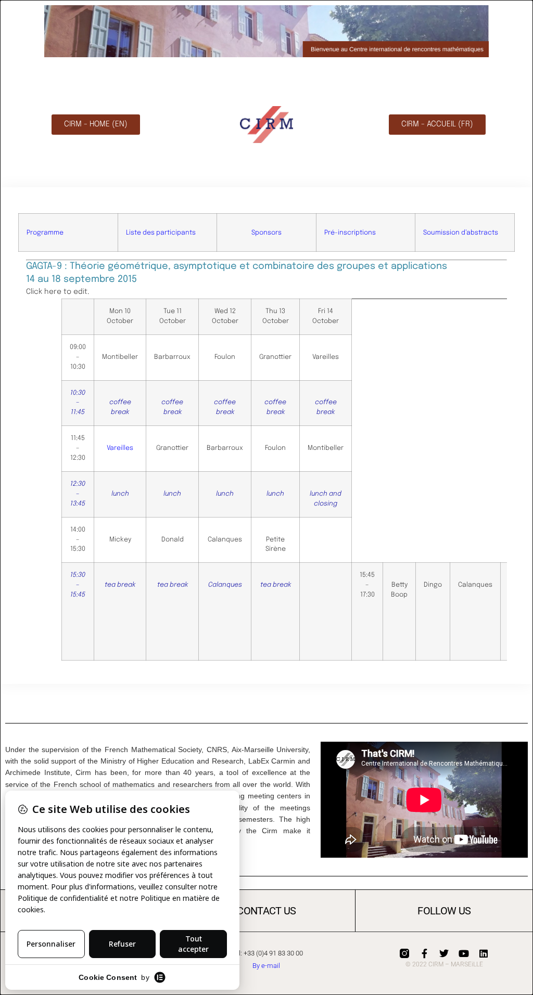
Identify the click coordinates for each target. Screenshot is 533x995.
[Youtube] (463, 953)
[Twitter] (444, 953)
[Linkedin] (483, 953)
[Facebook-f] (424, 953)
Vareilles (120, 448)
